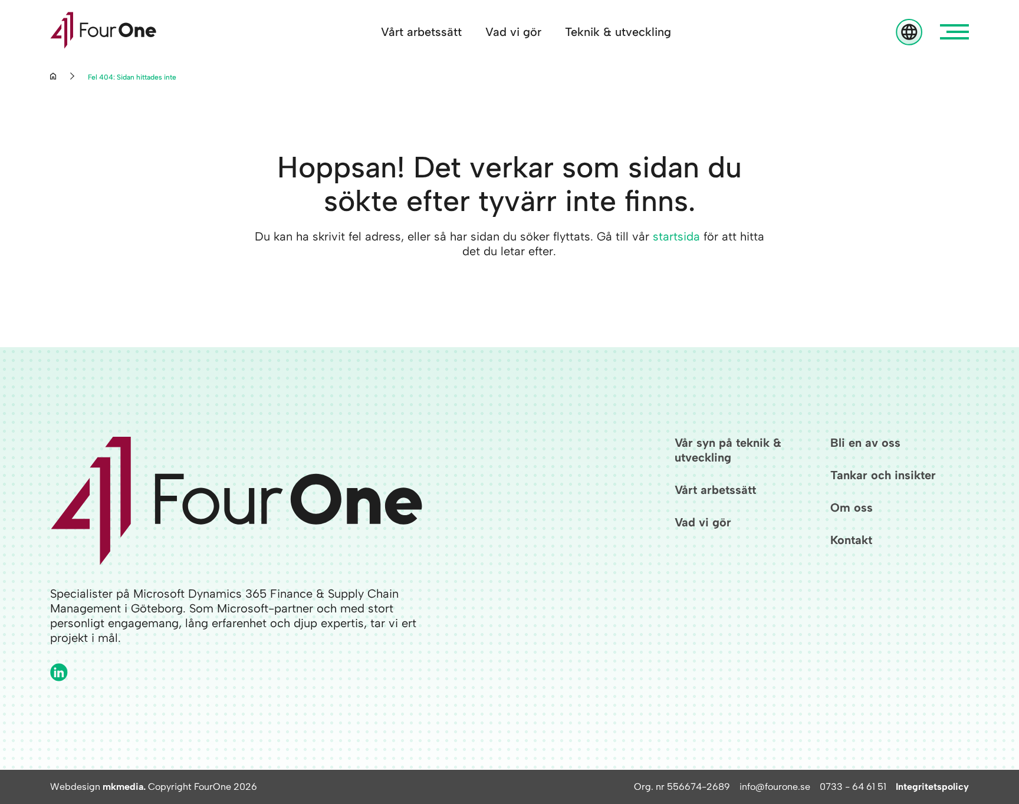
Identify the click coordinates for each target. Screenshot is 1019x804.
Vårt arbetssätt (421, 32)
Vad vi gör (513, 32)
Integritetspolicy (932, 786)
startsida (676, 236)
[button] (954, 31)
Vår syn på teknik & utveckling (728, 450)
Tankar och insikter (883, 475)
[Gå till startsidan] (103, 32)
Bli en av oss (865, 443)
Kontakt (851, 540)
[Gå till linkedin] (59, 672)
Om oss (851, 507)
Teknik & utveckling (618, 32)
